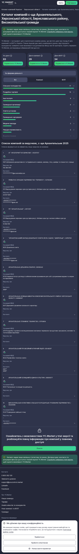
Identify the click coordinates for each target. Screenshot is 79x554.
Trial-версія (71, 3)
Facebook (5, 489)
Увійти (61, 3)
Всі (15, 80)
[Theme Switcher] (15, 3)
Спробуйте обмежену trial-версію (60, 32)
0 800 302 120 (7, 475)
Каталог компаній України (12, 9)
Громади (5, 512)
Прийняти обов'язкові (39, 543)
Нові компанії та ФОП (10, 509)
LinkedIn (5, 485)
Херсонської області (32, 9)
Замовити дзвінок (9, 479)
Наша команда (7, 498)
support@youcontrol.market (12, 482)
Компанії (39, 80)
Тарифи (4, 502)
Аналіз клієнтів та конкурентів (13, 505)
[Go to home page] (8, 2)
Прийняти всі (39, 537)
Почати (39, 448)
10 (37, 413)
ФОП (64, 80)
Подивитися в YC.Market (13, 63)
